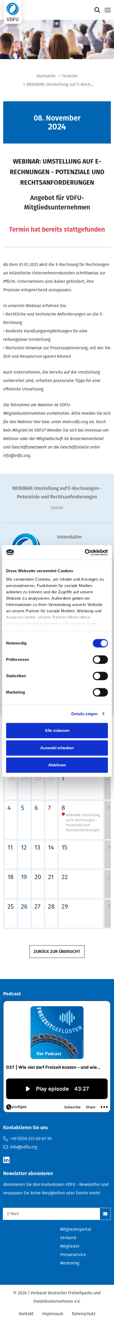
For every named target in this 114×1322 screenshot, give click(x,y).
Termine (70, 75)
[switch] (100, 659)
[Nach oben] (97, 10)
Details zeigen (84, 714)
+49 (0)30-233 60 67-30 (31, 1138)
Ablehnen (57, 765)
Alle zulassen (57, 730)
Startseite (46, 75)
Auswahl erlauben (57, 748)
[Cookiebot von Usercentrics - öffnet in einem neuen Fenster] (85, 552)
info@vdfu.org (23, 1146)
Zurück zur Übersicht (57, 951)
